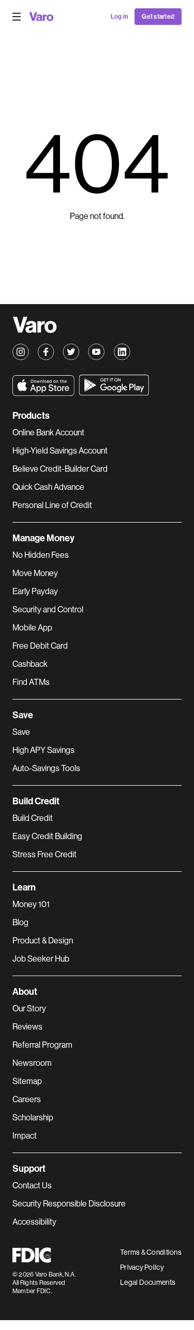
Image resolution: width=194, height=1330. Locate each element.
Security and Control (47, 609)
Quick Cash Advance (48, 487)
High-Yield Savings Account (60, 451)
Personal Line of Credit (52, 505)
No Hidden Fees (40, 555)
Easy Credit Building (47, 836)
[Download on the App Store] (43, 385)
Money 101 (31, 904)
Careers (26, 1099)
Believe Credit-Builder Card (60, 469)
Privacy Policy (142, 1267)
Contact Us (32, 1185)
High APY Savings (43, 750)
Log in (119, 16)
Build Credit (32, 818)
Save (21, 732)
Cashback (30, 664)
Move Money (35, 573)
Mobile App (32, 628)
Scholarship (32, 1117)
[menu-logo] (41, 16)
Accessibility (34, 1222)
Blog (20, 922)
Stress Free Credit (44, 854)
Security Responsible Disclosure (69, 1204)
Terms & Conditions (151, 1252)
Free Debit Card (40, 646)
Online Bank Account (48, 432)
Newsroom (32, 1063)
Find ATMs (31, 682)
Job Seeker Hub (40, 959)
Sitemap (27, 1081)
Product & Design (42, 940)
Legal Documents (147, 1282)
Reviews (27, 1027)
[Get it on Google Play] (114, 385)
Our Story (29, 1008)
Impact (24, 1136)
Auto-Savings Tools (46, 768)
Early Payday (35, 591)
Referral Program (42, 1045)
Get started (158, 16)
